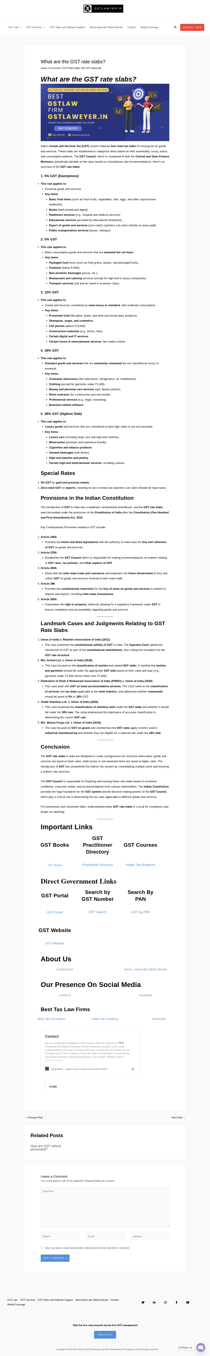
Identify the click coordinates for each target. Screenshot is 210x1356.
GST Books (55, 865)
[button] (19, 27)
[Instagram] (165, 1302)
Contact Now (64, 969)
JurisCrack (159, 1019)
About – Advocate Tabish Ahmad (145, 969)
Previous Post (34, 1117)
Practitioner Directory (97, 865)
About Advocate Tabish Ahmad (106, 27)
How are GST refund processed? (46, 1147)
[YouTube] (187, 1302)
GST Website (54, 943)
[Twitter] (143, 1302)
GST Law (13, 27)
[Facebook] (176, 1302)
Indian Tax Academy (140, 865)
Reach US (105, 1334)
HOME (53, 1086)
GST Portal (55, 912)
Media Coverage (149, 27)
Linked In (65, 995)
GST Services (34, 27)
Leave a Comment (51, 68)
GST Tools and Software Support (67, 27)
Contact (131, 27)
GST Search (98, 912)
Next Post (178, 1117)
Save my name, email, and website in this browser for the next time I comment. (87, 1247)
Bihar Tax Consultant (51, 1019)
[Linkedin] (154, 1302)
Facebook (145, 995)
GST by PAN (140, 912)
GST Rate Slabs (71, 68)
